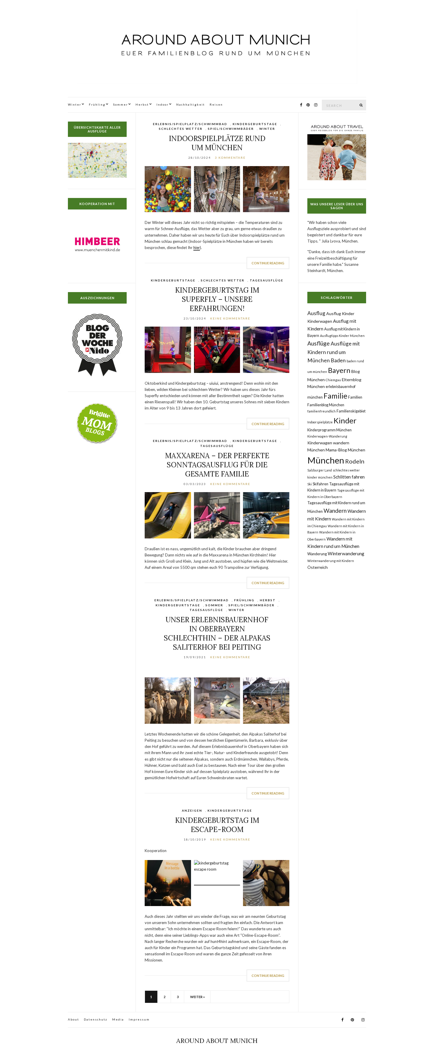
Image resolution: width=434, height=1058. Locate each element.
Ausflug (316, 313)
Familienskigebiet (351, 411)
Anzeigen (192, 810)
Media (118, 1019)
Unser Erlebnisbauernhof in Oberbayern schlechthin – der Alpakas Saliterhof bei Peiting (217, 633)
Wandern (335, 510)
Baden (338, 360)
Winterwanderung (346, 553)
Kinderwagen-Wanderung (327, 436)
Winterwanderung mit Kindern (330, 561)
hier (196, 247)
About (73, 1019)
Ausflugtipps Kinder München (342, 336)
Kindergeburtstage (255, 124)
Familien (355, 397)
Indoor (162, 104)
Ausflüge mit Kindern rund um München (333, 351)
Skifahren (320, 484)
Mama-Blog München (345, 449)
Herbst (142, 104)
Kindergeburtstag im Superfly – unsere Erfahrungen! (217, 299)
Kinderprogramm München (329, 430)
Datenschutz (95, 1019)
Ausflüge (318, 343)
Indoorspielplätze (320, 422)
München (325, 460)
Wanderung (317, 554)
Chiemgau (333, 380)
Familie (335, 396)
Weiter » (197, 997)
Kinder (345, 420)
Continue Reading (268, 263)
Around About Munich (217, 1040)
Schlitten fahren (349, 476)
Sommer (120, 104)
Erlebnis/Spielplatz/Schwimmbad (190, 124)
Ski (309, 484)
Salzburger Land (319, 470)
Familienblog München (325, 405)
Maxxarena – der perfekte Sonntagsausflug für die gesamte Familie (217, 465)
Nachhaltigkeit (190, 104)
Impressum (139, 1019)
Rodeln (354, 461)
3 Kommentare (230, 157)
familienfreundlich (321, 411)
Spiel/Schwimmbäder (231, 128)
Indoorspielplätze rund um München (217, 143)
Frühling (97, 104)
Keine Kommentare (230, 318)
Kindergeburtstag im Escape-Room (217, 825)
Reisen (216, 104)
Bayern (339, 370)
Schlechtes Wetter (181, 128)
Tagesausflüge (266, 280)
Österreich (317, 567)
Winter (74, 104)
